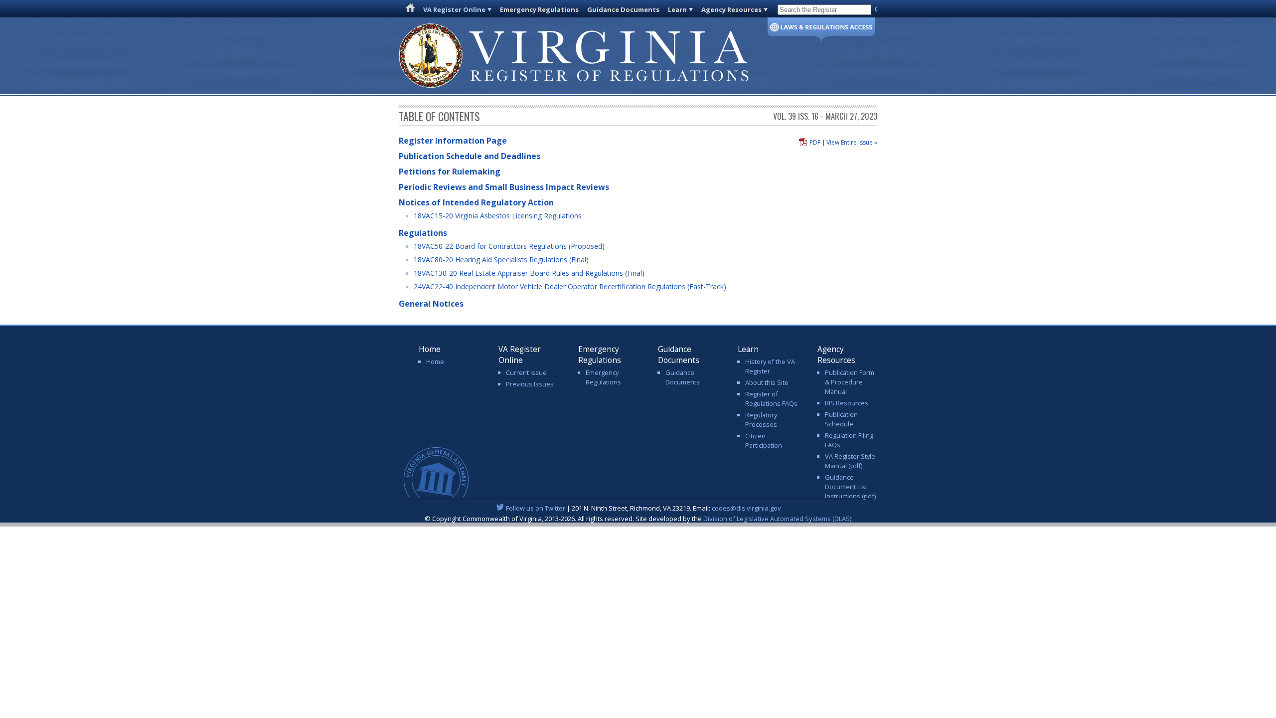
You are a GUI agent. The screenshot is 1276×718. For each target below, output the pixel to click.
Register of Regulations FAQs (771, 398)
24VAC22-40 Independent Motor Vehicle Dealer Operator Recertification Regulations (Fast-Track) (570, 286)
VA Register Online (454, 9)
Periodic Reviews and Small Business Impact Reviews (504, 186)
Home (435, 361)
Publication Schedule (841, 419)
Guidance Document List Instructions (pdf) (850, 487)
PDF (814, 142)
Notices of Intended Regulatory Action (476, 202)
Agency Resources (731, 9)
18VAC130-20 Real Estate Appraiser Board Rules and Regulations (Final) (529, 273)
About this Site (767, 382)
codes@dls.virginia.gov (746, 508)
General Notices (431, 303)
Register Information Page (453, 140)
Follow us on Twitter (535, 508)
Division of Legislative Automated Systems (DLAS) (777, 518)
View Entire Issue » (851, 142)
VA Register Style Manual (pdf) (850, 461)
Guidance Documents (623, 9)
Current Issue (526, 372)
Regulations (423, 232)
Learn (677, 9)
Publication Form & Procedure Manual (849, 382)
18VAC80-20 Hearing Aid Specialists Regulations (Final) (501, 259)
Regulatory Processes (761, 419)
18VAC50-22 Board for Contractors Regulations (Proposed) (509, 246)
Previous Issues (530, 383)
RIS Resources (846, 402)
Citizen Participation (763, 440)
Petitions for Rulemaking (449, 171)
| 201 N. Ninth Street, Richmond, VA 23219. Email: (643, 508)
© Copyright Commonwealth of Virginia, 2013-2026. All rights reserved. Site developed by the (638, 518)
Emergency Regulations (539, 9)
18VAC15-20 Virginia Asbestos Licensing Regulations (498, 215)
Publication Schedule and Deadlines (469, 156)
